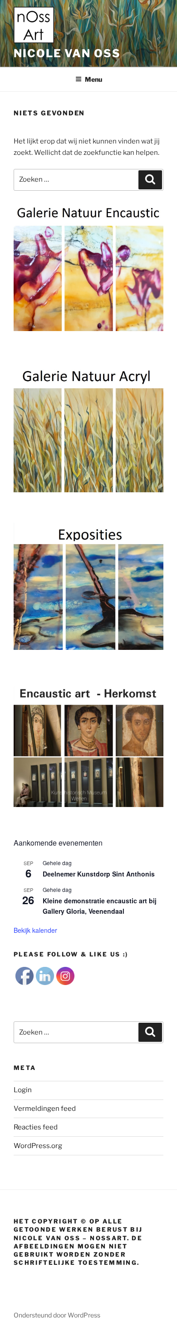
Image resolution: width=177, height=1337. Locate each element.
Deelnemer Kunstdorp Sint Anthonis (99, 873)
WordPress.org (38, 1146)
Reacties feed (36, 1127)
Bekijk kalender (35, 930)
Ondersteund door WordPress (57, 1315)
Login (23, 1090)
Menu (93, 79)
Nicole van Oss (67, 53)
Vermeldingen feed (45, 1108)
